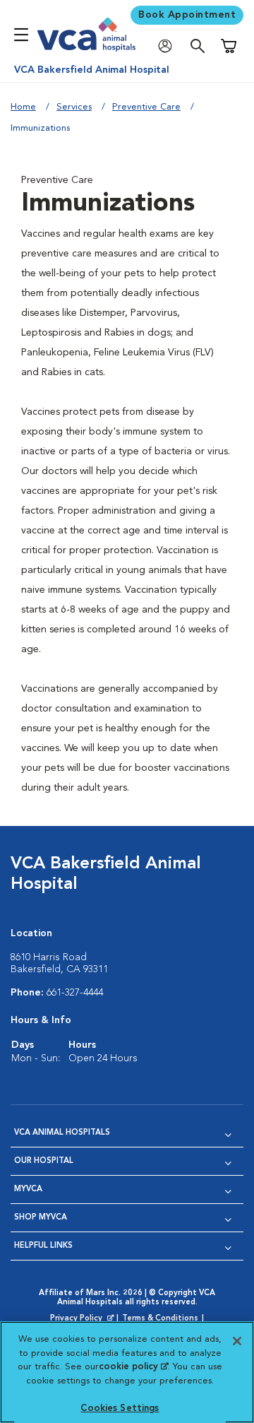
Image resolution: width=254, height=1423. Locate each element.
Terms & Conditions (160, 1319)
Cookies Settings (119, 1408)
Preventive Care (146, 107)
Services (74, 107)
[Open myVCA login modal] (168, 46)
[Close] (237, 1341)
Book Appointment (187, 15)
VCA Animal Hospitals (62, 1133)
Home (23, 107)
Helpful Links (43, 1246)
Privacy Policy (83, 1319)
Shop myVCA (40, 1218)
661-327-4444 (75, 993)
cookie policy (133, 1366)
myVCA (28, 1189)
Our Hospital (43, 1161)
